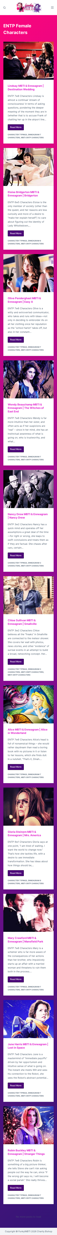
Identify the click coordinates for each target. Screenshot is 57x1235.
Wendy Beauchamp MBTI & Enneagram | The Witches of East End (26, 408)
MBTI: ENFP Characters (32, 672)
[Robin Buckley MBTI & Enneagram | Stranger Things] (28, 1125)
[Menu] (52, 7)
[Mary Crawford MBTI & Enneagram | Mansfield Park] (28, 913)
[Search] (4, 8)
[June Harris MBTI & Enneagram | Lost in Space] (28, 1019)
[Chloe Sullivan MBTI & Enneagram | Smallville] (28, 595)
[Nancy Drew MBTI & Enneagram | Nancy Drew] (28, 489)
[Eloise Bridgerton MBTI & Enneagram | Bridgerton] (28, 167)
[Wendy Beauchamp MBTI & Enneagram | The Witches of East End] (28, 379)
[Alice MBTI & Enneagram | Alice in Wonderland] (28, 704)
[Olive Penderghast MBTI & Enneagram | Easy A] (28, 273)
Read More (17, 128)
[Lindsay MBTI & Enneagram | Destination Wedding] (28, 61)
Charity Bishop (44, 1231)
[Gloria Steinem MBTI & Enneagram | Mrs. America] (28, 807)
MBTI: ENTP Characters (32, 137)
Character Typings (17, 134)
